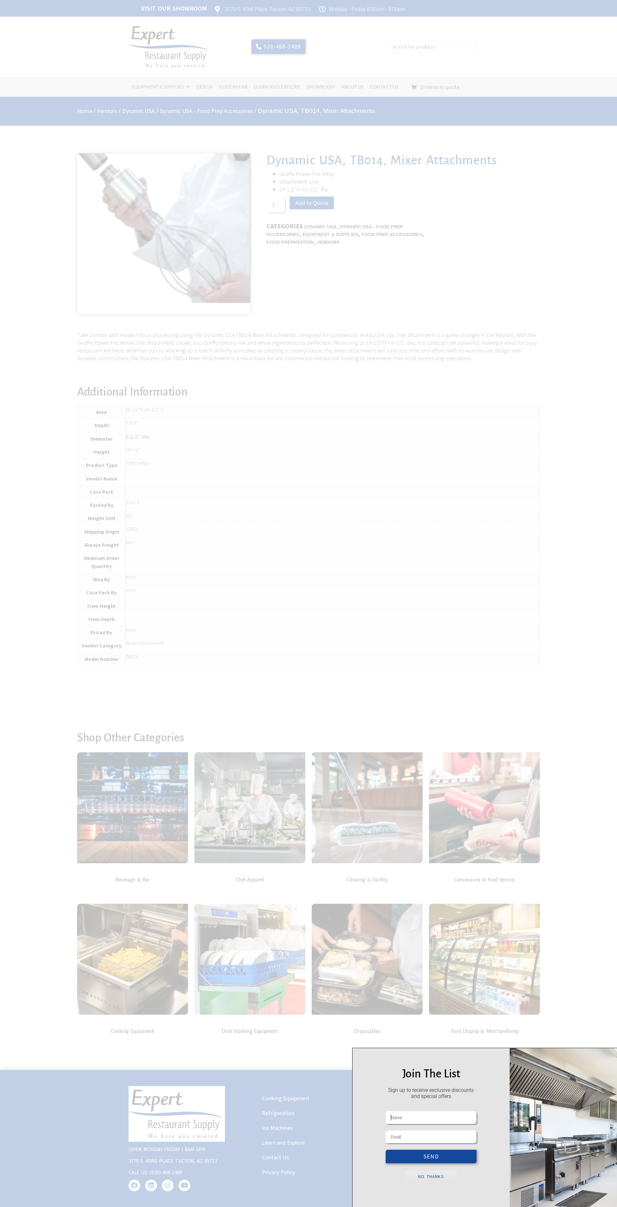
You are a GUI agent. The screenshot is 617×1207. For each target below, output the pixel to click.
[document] (308, 603)
